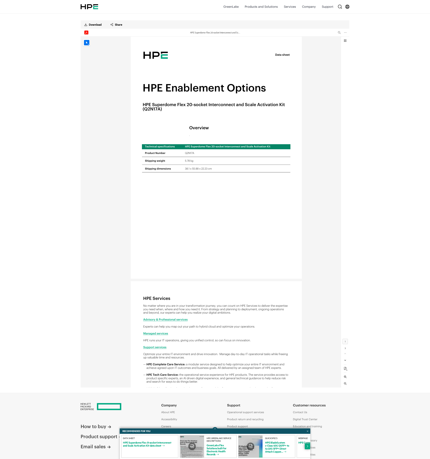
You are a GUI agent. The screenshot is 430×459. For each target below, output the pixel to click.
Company (309, 7)
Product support (99, 436)
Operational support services (245, 412)
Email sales (93, 447)
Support (327, 7)
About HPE (168, 412)
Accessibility (169, 419)
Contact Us (300, 412)
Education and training (307, 426)
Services (290, 7)
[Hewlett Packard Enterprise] (89, 6)
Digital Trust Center (305, 419)
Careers (166, 426)
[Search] (340, 6)
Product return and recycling (245, 419)
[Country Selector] (347, 6)
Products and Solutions (261, 7)
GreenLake (231, 7)
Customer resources (309, 405)
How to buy (93, 426)
